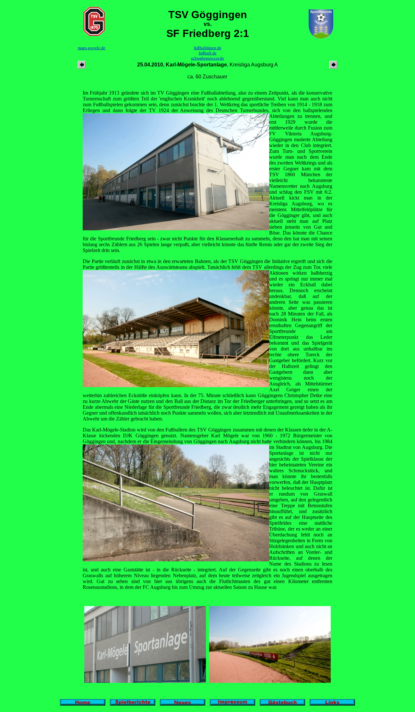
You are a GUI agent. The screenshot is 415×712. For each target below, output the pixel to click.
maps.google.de (91, 47)
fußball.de (208, 53)
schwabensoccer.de (207, 58)
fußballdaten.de (207, 47)
